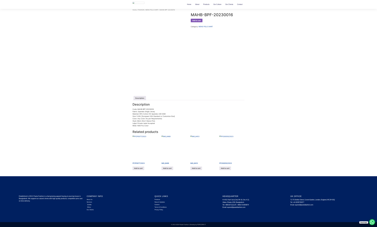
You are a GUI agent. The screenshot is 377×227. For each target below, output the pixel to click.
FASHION (141, 10)
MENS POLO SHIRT (151, 10)
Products (206, 4)
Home (189, 4)
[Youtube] (26, 207)
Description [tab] (139, 98)
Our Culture (217, 4)
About (197, 4)
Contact (239, 4)
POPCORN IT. (201, 224)
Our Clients (229, 4)
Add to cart (196, 20)
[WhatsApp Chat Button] (372, 222)
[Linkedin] (23, 207)
